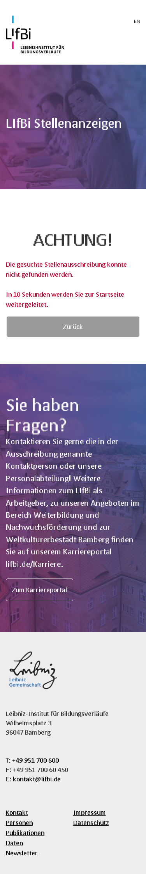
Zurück (73, 326)
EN (137, 21)
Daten (14, 842)
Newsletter (22, 852)
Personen (19, 822)
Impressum (89, 812)
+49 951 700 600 (35, 760)
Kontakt (17, 812)
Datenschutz (91, 822)
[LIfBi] (35, 51)
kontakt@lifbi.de (37, 779)
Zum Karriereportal (39, 589)
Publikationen (25, 832)
